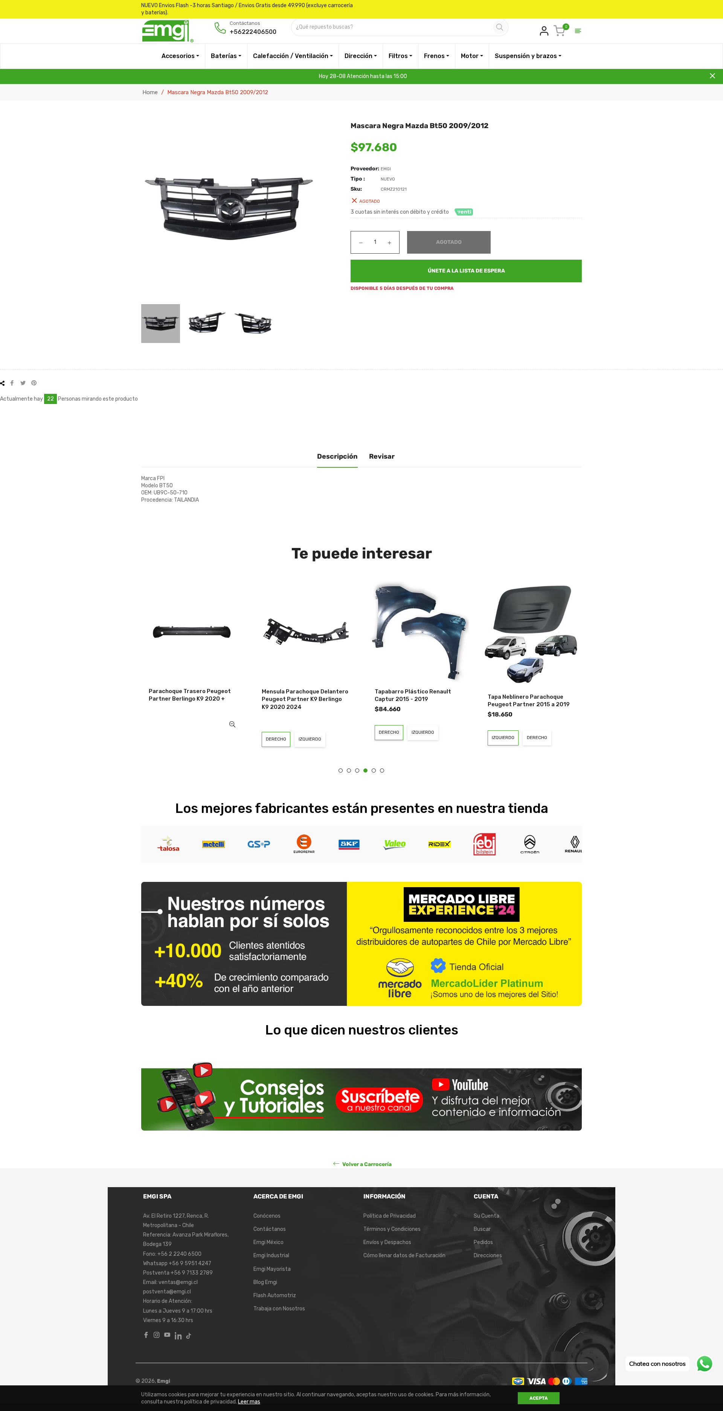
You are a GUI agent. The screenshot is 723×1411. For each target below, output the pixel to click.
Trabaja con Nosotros (279, 1308)
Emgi (163, 1381)
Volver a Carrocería (366, 1164)
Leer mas (249, 1402)
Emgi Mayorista (272, 1269)
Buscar (482, 1229)
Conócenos (267, 1216)
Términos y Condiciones (392, 1229)
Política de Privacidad (389, 1216)
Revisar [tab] (382, 456)
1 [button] (341, 770)
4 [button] (365, 770)
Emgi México (268, 1242)
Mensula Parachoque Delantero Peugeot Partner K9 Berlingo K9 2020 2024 (305, 699)
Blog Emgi (265, 1282)
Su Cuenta (486, 1216)
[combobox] (392, 27)
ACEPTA (538, 1398)
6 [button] (382, 770)
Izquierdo (310, 739)
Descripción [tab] (337, 456)
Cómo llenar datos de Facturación (404, 1255)
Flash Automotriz (274, 1295)
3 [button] (357, 770)
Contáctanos (269, 1229)
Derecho (276, 739)
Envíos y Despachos (387, 1242)
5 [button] (374, 770)
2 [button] (349, 770)
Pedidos (483, 1242)
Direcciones (488, 1255)
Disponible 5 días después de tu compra (402, 288)
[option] (192, 662)
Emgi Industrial (271, 1255)
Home (150, 92)
